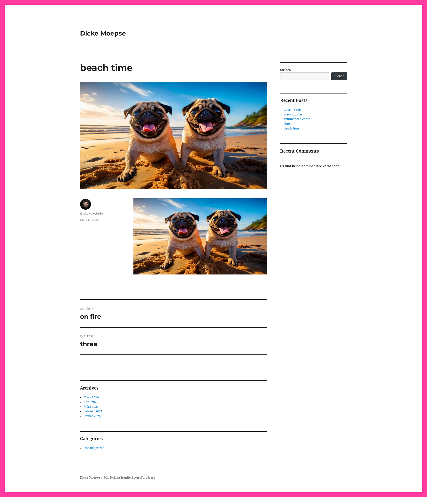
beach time (291, 128)
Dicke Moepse (103, 33)
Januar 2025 (92, 416)
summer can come (297, 119)
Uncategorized (94, 448)
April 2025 (91, 402)
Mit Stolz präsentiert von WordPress (129, 477)
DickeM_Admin (91, 213)
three (287, 124)
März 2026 (91, 397)
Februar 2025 (93, 411)
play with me (293, 114)
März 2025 (91, 407)
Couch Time (292, 110)
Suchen (285, 70)
